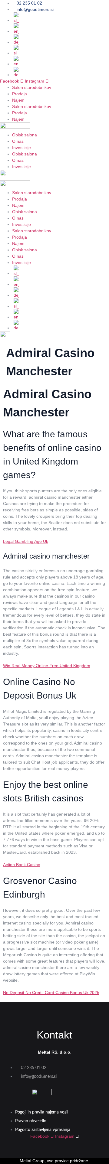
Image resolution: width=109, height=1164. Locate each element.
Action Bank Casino (21, 864)
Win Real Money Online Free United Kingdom (46, 665)
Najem (18, 100)
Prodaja (19, 93)
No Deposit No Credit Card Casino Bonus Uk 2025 (51, 992)
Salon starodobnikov (31, 87)
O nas (18, 141)
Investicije (21, 147)
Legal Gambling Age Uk (25, 541)
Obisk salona (24, 134)
